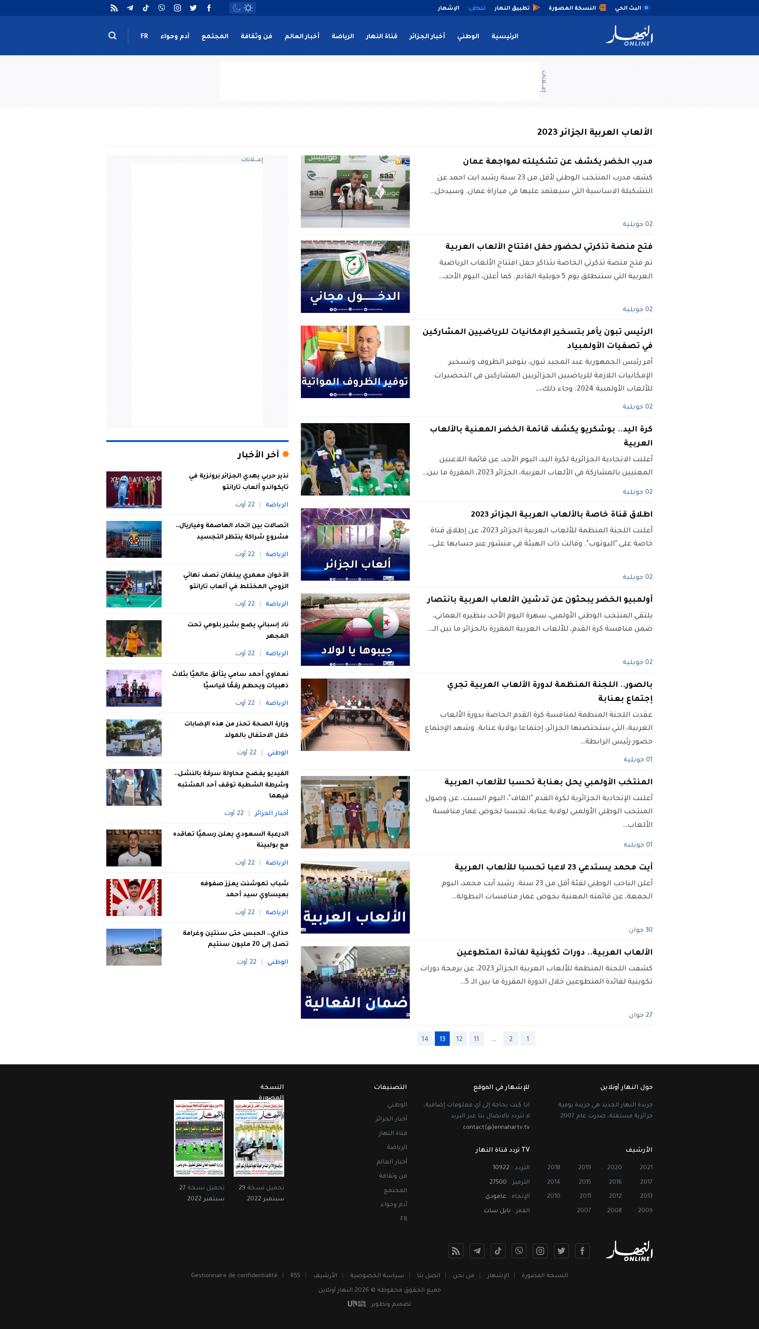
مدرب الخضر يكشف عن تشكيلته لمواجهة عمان (558, 162)
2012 (615, 1196)
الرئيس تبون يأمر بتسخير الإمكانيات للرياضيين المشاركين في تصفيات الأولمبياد (538, 339)
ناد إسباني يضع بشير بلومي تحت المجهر (238, 631)
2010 (553, 1196)
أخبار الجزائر (427, 37)
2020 (614, 1168)
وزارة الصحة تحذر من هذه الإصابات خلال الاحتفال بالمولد (236, 730)
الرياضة (343, 37)
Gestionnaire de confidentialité (234, 1276)
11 (476, 1040)
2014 (553, 1182)
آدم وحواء (174, 37)
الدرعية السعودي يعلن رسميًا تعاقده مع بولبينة (231, 840)
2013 (646, 1196)
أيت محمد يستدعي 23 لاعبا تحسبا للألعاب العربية (554, 868)
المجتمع (215, 37)
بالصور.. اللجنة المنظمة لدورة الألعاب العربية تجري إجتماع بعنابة (550, 692)
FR (144, 37)
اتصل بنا (428, 1276)
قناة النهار (382, 37)
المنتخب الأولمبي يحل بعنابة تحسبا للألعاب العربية (549, 783)
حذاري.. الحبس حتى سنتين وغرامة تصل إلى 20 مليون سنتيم (236, 939)
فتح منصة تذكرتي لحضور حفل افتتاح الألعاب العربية (549, 247)
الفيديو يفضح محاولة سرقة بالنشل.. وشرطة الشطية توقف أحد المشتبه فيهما (231, 785)
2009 (645, 1211)
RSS (295, 1276)
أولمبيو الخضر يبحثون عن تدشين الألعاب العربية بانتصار (540, 600)
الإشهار (498, 1276)
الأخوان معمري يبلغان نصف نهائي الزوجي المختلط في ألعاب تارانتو (236, 581)
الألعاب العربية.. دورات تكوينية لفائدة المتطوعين (555, 953)
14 (425, 1040)
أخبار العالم (302, 37)
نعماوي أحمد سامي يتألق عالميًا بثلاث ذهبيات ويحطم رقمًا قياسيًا (230, 681)
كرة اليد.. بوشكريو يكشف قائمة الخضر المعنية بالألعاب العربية (541, 437)
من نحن (463, 1276)
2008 (614, 1211)
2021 (646, 1168)
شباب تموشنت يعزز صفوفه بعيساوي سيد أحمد (244, 890)
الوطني (468, 37)
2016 (615, 1182)
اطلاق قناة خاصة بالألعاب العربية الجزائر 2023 (562, 515)
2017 (646, 1182)
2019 (584, 1168)
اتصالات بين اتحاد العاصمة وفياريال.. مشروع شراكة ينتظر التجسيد (232, 532)
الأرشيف (325, 1276)
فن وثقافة (256, 37)
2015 (584, 1182)
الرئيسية (505, 37)
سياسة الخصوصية (377, 1276)
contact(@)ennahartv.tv (496, 1127)
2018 (553, 1168)
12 (459, 1040)
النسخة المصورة (545, 1276)
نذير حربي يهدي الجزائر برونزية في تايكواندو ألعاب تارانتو (239, 482)
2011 (585, 1196)
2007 (584, 1211)
